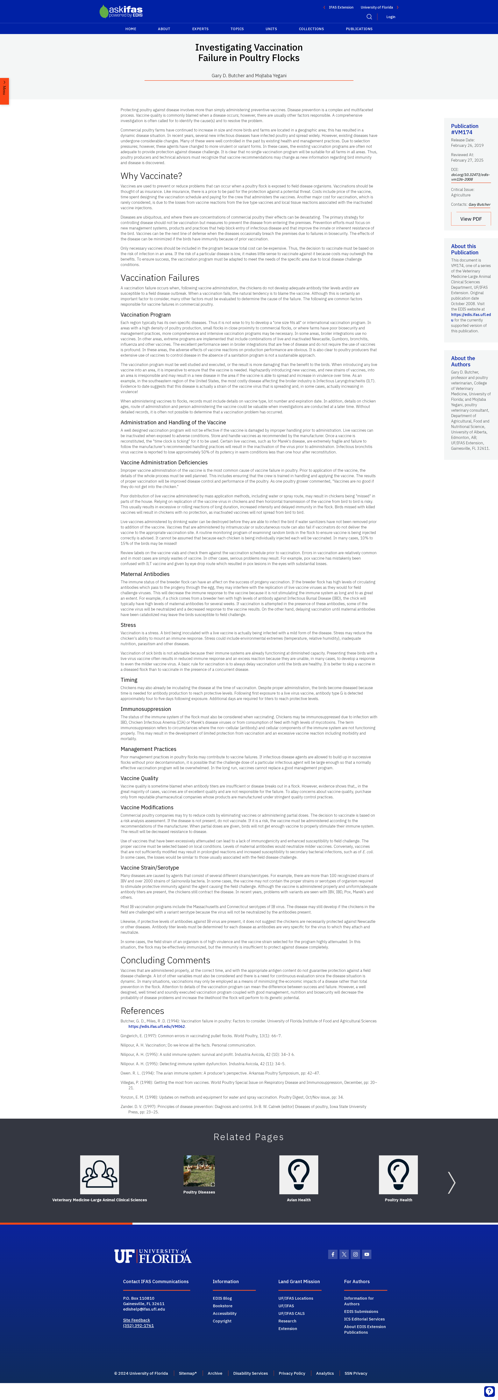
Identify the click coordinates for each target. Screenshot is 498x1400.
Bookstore (222, 1305)
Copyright (222, 1321)
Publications (359, 29)
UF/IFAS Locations (295, 1298)
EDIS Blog (222, 1298)
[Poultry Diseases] (199, 1170)
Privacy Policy (292, 1373)
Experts (200, 29)
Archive (215, 1373)
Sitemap (187, 1373)
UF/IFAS (286, 1305)
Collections (311, 29)
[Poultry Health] (398, 1174)
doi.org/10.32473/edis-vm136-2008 (470, 177)
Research (287, 1321)
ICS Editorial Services (364, 1319)
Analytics (325, 1373)
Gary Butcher (479, 204)
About (164, 29)
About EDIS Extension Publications (365, 1329)
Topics (237, 29)
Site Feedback (136, 1320)
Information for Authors (359, 1300)
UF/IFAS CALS (291, 1313)
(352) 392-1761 (138, 1325)
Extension (287, 1328)
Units (271, 29)
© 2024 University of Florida (141, 1373)
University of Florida (377, 7)
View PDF (471, 218)
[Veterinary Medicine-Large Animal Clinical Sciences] (99, 1174)
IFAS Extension (341, 7)
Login (390, 17)
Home (130, 29)
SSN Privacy (356, 1373)
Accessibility (225, 1313)
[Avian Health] (298, 1174)
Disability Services (250, 1373)
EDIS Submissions (361, 1311)
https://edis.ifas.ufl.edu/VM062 (156, 1026)
